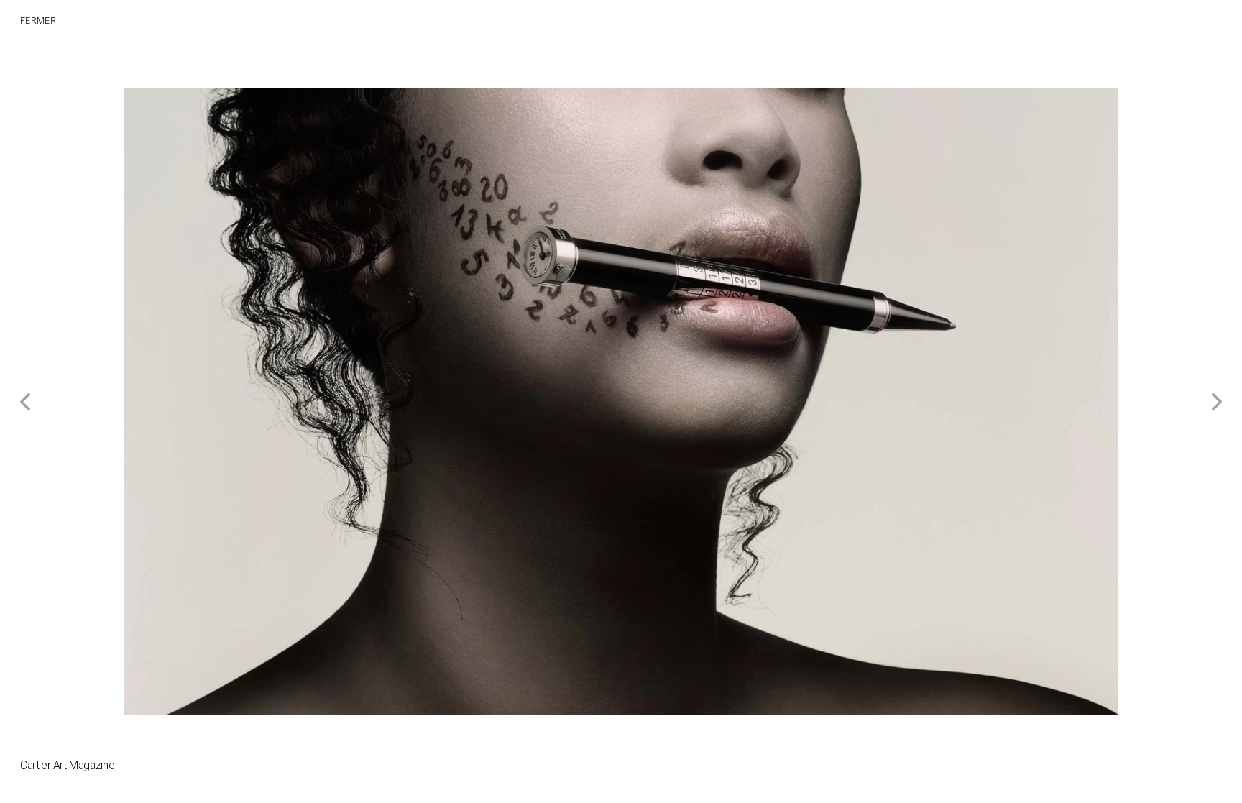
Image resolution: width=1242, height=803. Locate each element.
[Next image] (1217, 402)
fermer (38, 21)
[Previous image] (25, 402)
